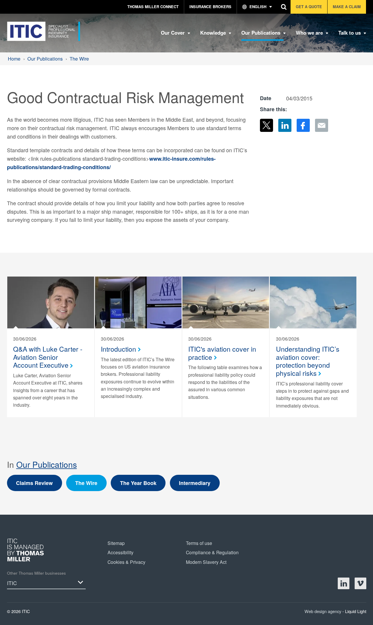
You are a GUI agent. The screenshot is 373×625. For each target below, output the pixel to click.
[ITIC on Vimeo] (360, 583)
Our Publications (46, 464)
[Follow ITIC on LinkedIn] (343, 583)
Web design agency (323, 611)
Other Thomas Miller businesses (36, 573)
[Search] (284, 7)
